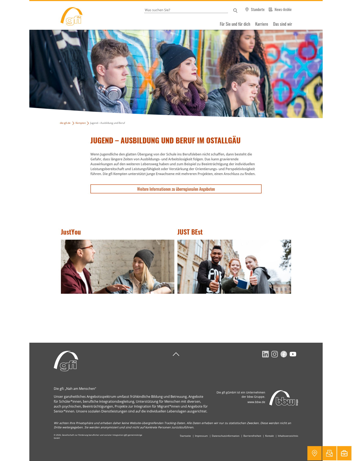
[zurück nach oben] (176, 354)
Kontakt (269, 436)
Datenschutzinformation (225, 436)
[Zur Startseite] (55, 15)
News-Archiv (283, 9)
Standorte (258, 9)
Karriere (261, 24)
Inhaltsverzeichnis (288, 436)
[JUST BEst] (234, 267)
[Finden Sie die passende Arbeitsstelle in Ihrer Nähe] (344, 453)
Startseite (185, 436)
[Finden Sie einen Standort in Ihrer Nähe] (314, 453)
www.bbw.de (256, 402)
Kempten (81, 123)
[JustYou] (117, 267)
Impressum (201, 436)
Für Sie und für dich (235, 24)
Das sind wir (282, 24)
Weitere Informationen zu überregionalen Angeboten (176, 189)
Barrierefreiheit (252, 436)
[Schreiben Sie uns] (329, 453)
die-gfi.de (65, 123)
